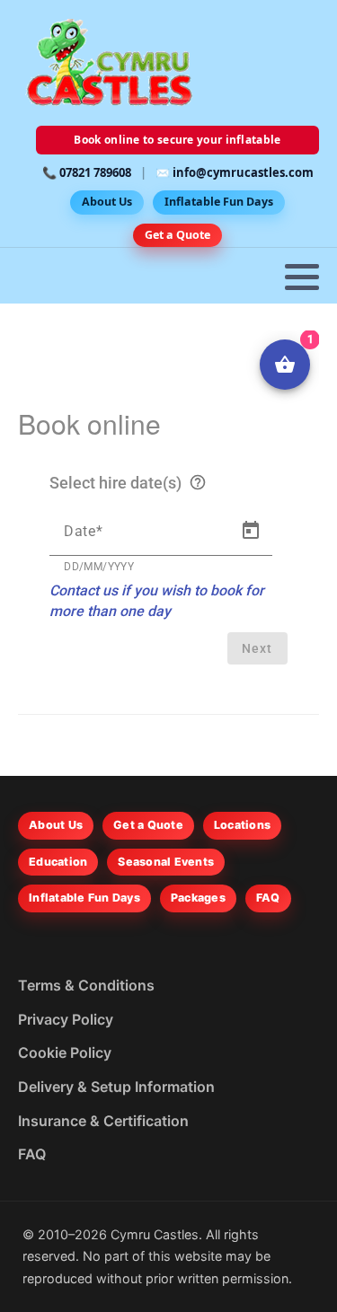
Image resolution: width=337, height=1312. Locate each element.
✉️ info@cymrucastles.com (234, 172)
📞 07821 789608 (86, 172)
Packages (198, 897)
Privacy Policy (65, 1019)
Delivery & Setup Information (116, 1087)
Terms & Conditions (86, 985)
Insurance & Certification (103, 1121)
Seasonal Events (166, 861)
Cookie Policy (64, 1052)
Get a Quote (177, 234)
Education (58, 861)
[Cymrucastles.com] (108, 63)
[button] (302, 277)
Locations (242, 825)
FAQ (268, 897)
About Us (107, 201)
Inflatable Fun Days (218, 201)
